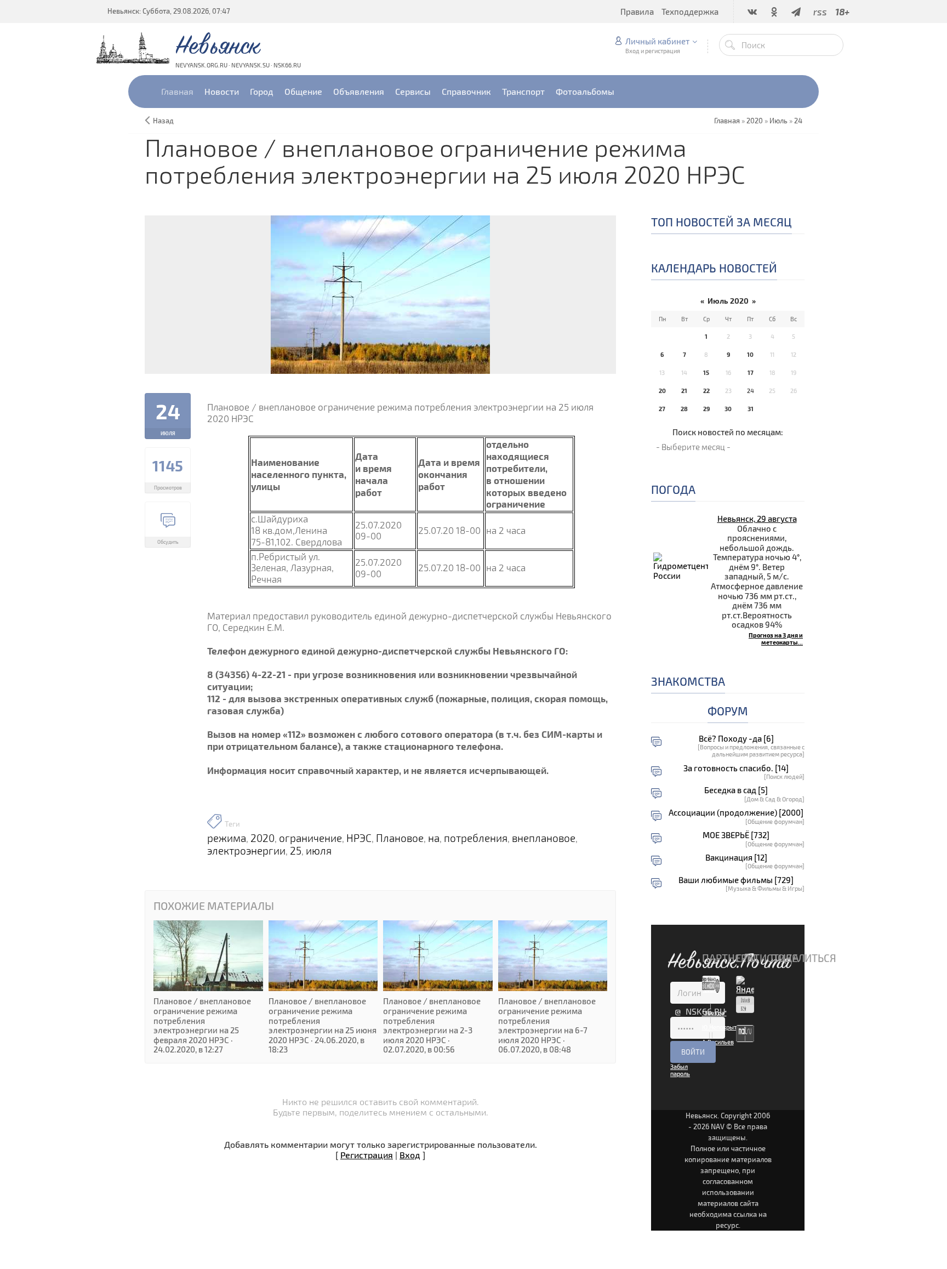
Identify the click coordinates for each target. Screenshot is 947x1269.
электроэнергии (246, 851)
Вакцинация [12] (736, 857)
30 (728, 408)
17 (751, 372)
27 (662, 408)
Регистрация (366, 1155)
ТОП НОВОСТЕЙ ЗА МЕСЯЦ (721, 222)
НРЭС (359, 838)
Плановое (400, 838)
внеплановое (543, 838)
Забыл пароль (680, 1070)
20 (662, 390)
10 (750, 354)
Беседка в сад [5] (736, 790)
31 (751, 408)
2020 (754, 120)
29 (706, 408)
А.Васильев (718, 1041)
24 (798, 120)
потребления (475, 838)
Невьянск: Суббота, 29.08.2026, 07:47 (168, 11)
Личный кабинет (657, 41)
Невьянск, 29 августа (757, 518)
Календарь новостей (714, 268)
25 (295, 851)
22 (706, 390)
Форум (728, 711)
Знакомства (688, 681)
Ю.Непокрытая (722, 1027)
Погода (673, 489)
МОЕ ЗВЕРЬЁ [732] (736, 835)
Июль (778, 120)
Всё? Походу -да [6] (736, 738)
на (434, 838)
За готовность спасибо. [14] (736, 768)
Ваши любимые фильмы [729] (736, 880)
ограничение (310, 838)
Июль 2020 (728, 300)
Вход (410, 1155)
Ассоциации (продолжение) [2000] (736, 812)
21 (684, 390)
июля (319, 851)
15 (706, 372)
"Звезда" (714, 1012)
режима (226, 838)
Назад (163, 120)
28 (684, 408)
